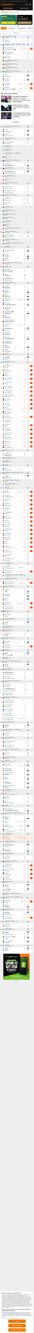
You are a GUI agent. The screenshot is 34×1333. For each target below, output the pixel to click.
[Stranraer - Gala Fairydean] (16, 446)
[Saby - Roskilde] (16, 317)
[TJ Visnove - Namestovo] (16, 454)
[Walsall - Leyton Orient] (16, 547)
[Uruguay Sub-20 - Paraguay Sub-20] (16, 694)
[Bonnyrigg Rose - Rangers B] (16, 379)
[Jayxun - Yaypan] (16, 949)
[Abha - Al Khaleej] (16, 75)
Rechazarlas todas (17, 1325)
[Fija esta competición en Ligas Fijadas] (17, 61)
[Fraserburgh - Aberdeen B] (16, 413)
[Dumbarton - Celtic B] (16, 400)
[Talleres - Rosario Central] (16, 135)
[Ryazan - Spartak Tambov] (16, 826)
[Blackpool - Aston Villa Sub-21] (16, 567)
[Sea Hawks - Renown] (16, 858)
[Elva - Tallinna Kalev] (16, 469)
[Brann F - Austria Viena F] (16, 477)
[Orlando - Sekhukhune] (16, 874)
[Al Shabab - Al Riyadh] (16, 84)
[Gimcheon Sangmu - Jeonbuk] (16, 251)
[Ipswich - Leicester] (16, 521)
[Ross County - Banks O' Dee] (16, 438)
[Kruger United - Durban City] (16, 865)
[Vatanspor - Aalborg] (16, 325)
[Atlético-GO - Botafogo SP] (16, 199)
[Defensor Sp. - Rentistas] (16, 925)
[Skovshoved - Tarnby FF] (16, 329)
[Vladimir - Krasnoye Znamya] (16, 830)
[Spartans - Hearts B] (16, 442)
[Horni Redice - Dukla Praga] (16, 769)
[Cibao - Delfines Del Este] (16, 802)
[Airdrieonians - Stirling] (16, 366)
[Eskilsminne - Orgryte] (16, 901)
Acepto (17, 1321)
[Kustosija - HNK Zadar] (16, 271)
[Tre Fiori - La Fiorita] (16, 838)
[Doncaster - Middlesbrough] (16, 496)
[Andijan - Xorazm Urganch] (16, 933)
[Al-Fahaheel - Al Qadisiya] (16, 646)
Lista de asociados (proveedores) (10, 1318)
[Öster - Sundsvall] (16, 890)
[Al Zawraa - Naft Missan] (16, 603)
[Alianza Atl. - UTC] (16, 754)
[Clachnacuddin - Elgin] (16, 383)
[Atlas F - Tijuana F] (16, 665)
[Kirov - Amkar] (16, 822)
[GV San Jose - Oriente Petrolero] (16, 187)
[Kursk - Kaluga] (16, 817)
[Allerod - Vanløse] (16, 291)
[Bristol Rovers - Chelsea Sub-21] (16, 571)
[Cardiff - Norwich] (16, 492)
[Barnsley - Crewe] (16, 500)
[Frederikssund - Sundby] (16, 300)
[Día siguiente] (30, 33)
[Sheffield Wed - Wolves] (16, 530)
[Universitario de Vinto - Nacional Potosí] (16, 191)
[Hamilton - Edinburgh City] (16, 417)
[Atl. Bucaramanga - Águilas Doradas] (16, 236)
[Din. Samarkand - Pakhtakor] (16, 942)
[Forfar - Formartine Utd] (16, 408)
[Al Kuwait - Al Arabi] (16, 642)
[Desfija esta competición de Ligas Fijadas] (15, 37)
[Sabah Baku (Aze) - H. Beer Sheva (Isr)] (16, 49)
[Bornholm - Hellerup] (16, 287)
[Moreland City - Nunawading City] (16, 165)
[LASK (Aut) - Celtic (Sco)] (16, 57)
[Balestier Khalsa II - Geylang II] (16, 846)
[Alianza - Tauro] (16, 726)
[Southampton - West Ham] (16, 534)
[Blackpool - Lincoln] (16, 509)
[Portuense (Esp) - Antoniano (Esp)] (16, 718)
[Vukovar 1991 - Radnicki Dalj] (16, 279)
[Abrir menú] (30, 4)
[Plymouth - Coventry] (16, 526)
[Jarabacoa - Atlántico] (16, 798)
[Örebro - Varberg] (16, 886)
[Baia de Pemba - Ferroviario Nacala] (16, 673)
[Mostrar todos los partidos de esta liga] (31, 61)
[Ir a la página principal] (8, 4)
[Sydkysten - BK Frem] (16, 333)
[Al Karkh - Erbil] (16, 591)
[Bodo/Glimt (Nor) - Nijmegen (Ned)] (16, 53)
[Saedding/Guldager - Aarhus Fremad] (16, 321)
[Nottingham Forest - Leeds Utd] (16, 559)
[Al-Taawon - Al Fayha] (16, 80)
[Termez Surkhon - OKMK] (16, 937)
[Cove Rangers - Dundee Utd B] (16, 387)
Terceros (13, 1307)
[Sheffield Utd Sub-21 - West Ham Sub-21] (16, 583)
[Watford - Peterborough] (16, 551)
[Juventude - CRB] (16, 203)
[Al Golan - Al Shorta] (16, 595)
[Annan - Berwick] (16, 374)
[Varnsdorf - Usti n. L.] (16, 765)
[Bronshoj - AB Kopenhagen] (16, 338)
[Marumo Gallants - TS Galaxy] (16, 870)
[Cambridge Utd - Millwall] (16, 513)
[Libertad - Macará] (16, 358)
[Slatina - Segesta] (16, 275)
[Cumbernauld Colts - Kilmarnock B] (16, 396)
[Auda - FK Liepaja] (16, 654)
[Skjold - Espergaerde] (16, 350)
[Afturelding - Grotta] (16, 615)
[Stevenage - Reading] (16, 538)
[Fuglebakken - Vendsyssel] (16, 342)
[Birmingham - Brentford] (16, 555)
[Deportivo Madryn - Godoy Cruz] (16, 143)
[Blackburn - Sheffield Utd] (16, 504)
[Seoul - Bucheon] (16, 259)
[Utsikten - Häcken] (16, 906)
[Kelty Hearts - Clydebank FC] (16, 421)
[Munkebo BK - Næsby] (16, 308)
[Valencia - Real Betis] (16, 41)
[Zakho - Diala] (16, 599)
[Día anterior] (2, 33)
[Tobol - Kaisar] (16, 623)
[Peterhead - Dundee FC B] (16, 429)
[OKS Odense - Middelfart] (16, 312)
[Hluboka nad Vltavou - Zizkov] (16, 786)
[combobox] (16, 33)
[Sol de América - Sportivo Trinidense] (16, 746)
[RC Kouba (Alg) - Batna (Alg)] (16, 706)
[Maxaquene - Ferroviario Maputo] (16, 677)
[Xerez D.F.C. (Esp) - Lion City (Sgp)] (16, 710)
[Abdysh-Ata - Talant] (16, 634)
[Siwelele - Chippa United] (16, 878)
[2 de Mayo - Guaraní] (16, 734)
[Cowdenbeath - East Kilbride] (16, 391)
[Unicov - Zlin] (16, 778)
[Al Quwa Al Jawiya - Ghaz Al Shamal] (16, 607)
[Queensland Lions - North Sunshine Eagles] (16, 172)
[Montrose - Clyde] (16, 425)
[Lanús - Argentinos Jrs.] (16, 131)
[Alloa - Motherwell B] (16, 370)
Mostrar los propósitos (17, 1330)
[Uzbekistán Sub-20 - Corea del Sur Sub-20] (16, 689)
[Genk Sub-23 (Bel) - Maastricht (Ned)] (16, 701)
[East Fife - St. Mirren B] (16, 404)
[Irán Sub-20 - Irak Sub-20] (16, 685)
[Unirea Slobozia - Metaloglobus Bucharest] (16, 810)
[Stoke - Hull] (16, 542)
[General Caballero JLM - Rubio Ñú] (16, 742)
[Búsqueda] (26, 4)
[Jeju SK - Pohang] (16, 255)
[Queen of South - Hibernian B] (16, 434)
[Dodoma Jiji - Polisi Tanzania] (16, 918)
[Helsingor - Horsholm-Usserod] (16, 304)
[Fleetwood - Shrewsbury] (16, 517)
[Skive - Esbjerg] (16, 346)
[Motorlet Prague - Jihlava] (16, 774)
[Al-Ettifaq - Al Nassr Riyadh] (16, 88)
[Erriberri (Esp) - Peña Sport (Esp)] (16, 714)
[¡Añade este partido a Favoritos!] (1, 40)
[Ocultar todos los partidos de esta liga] (31, 37)
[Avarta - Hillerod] (16, 295)
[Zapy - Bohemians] (16, 782)
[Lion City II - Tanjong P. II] (16, 850)
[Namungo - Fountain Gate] (16, 913)
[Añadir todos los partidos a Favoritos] (1, 37)
